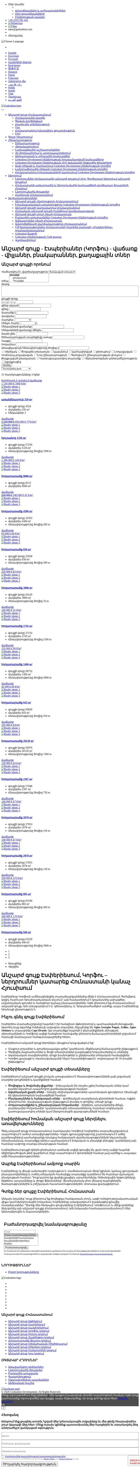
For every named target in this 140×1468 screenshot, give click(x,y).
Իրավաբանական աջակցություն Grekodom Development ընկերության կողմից (67, 204)
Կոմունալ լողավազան (17, 355)
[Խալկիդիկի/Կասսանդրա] (21, 1238)
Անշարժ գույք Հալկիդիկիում (28, 1327)
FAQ (17, 133)
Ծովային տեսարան (35, 351)
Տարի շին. (8, 333)
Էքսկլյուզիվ (13, 361)
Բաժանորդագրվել (16, 1247)
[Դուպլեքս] (29, 280)
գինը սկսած (10, 305)
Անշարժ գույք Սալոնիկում (26, 1324)
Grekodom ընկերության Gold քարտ (38, 236)
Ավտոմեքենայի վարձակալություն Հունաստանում (51, 224)
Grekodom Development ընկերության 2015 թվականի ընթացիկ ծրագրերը (63, 162)
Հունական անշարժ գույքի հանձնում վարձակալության (54, 211)
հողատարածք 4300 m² (16, 511)
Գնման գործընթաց (29, 121)
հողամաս (8, 344)
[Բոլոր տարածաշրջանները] (21, 1235)
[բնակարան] (29, 278)
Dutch (11, 75)
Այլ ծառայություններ (22, 198)
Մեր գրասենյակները (30, 13)
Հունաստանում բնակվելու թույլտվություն (45, 130)
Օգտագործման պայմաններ (28, 1379)
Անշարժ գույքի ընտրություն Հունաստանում (46, 201)
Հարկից (7, 319)
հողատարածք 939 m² (16, 549)
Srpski (11, 90)
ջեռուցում (103, 351)
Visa (17, 127)
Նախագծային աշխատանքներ (37, 149)
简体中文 (13, 68)
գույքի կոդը (9, 298)
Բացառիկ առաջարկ (23, 1373)
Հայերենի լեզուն (19, 62)
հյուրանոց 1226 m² (13, 437)
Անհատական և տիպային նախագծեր (42, 156)
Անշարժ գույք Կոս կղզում (26, 1353)
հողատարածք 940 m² (16, 932)
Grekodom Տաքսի (26, 233)
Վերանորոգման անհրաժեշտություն (111, 358)
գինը (4, 309)
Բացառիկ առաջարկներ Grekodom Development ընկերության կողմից (61, 217)
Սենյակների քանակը (16, 326)
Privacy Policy (49, 1459)
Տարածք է (8, 312)
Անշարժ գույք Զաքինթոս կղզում (31, 1337)
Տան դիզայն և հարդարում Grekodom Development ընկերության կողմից (63, 165)
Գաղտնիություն (19, 1376)
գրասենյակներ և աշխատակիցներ (40, 10)
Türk (10, 93)
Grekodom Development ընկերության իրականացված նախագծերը (59, 159)
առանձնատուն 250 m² (16, 399)
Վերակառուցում (27, 146)
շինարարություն (20, 140)
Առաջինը (14, 963)
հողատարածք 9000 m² (16, 476)
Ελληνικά (13, 55)
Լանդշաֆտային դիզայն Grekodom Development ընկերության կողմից (61, 169)
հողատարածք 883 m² (16, 894)
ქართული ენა (17, 81)
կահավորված (82, 351)
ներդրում (15, 175)
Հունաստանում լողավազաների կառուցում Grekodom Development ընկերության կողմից (75, 172)
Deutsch (12, 71)
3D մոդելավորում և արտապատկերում (43, 153)
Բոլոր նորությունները (23, 1272)
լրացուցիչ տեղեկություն (32, 124)
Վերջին (13, 966)
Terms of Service (65, 1459)
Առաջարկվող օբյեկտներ (26, 1366)
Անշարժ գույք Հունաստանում (29, 114)
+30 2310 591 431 (18, 20)
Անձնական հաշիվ (21, 1383)
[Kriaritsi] (21, 1243)
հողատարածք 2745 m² (16, 626)
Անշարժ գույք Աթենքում (25, 1321)
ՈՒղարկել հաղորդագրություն (29, 1464)
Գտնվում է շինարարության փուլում (96, 355)
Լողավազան (123, 351)
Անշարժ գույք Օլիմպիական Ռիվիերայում (37, 1343)
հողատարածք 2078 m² (16, 817)
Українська (14, 96)
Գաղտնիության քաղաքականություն (96, 1254)
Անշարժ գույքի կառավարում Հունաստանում (47, 207)
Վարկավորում (25, 240)
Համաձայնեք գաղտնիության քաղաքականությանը (35, 1456)
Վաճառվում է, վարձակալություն (24, 271)
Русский (13, 59)
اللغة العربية (15, 99)
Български (14, 65)
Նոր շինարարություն (52, 355)
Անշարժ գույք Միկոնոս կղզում (29, 1347)
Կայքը (5, 340)
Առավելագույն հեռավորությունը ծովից (29, 347)
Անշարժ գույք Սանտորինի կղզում (32, 1350)
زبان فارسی (15, 84)
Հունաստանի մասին (30, 117)
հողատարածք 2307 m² (16, 779)
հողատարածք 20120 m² (17, 740)
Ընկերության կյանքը (30, 17)
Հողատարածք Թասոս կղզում (29, 1340)
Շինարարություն (27, 143)
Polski (11, 87)
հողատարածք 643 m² (16, 702)
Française (13, 78)
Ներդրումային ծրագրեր (32, 191)
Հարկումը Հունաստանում (34, 195)
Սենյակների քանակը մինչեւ (21, 330)
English (12, 52)
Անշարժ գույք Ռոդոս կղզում (28, 1334)
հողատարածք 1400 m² (16, 664)
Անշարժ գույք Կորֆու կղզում (28, 1330)
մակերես (7, 316)
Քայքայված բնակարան (18, 358)
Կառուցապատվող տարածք (60, 358)
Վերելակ (11, 351)
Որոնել (7, 365)
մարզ (5, 284)
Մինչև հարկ (10, 323)
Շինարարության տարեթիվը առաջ (26, 337)
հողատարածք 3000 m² (16, 587)
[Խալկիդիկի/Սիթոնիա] (21, 1241)
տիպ (5, 280)
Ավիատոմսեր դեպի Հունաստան (38, 220)
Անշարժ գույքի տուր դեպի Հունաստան (43, 214)
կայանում (61, 351)
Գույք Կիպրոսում (20, 136)
